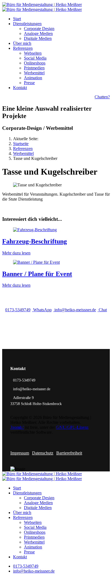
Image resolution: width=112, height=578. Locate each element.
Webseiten (33, 53)
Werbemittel (34, 73)
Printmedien (34, 68)
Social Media (35, 58)
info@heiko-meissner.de (74, 309)
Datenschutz (42, 453)
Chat (102, 309)
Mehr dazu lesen (16, 253)
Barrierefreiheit (69, 453)
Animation (33, 77)
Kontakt (20, 87)
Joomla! (17, 427)
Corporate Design (39, 28)
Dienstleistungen (27, 23)
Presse (29, 82)
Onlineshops (34, 63)
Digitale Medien (38, 38)
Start (17, 18)
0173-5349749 (17, 309)
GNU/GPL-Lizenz (72, 427)
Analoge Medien (38, 33)
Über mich (22, 43)
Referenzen (23, 48)
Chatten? (102, 97)
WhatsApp (42, 309)
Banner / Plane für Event (37, 273)
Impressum (19, 453)
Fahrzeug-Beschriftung (34, 241)
